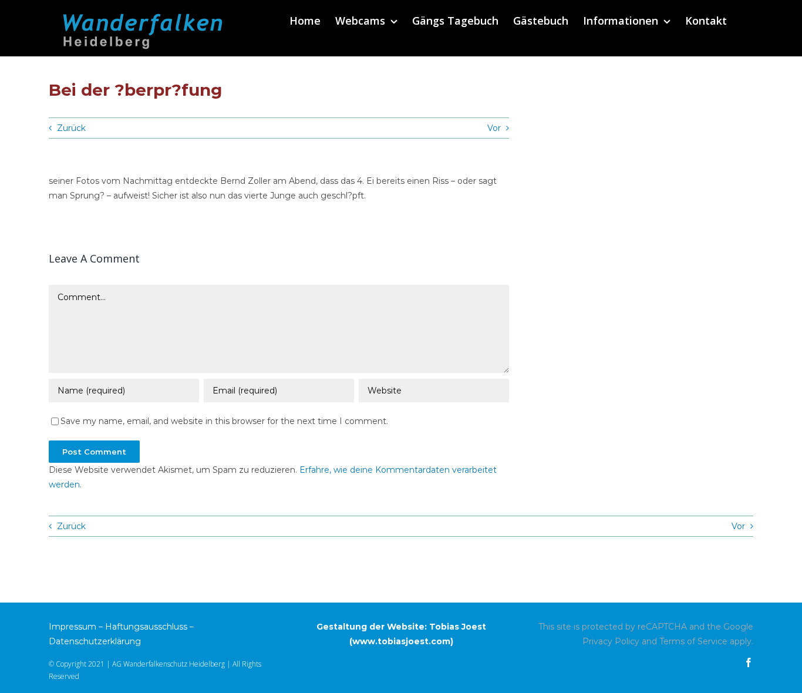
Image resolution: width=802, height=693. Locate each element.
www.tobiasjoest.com (401, 641)
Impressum (72, 626)
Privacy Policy (610, 641)
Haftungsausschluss (146, 626)
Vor (494, 128)
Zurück (71, 128)
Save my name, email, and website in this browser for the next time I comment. (224, 421)
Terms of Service (693, 641)
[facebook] (748, 662)
